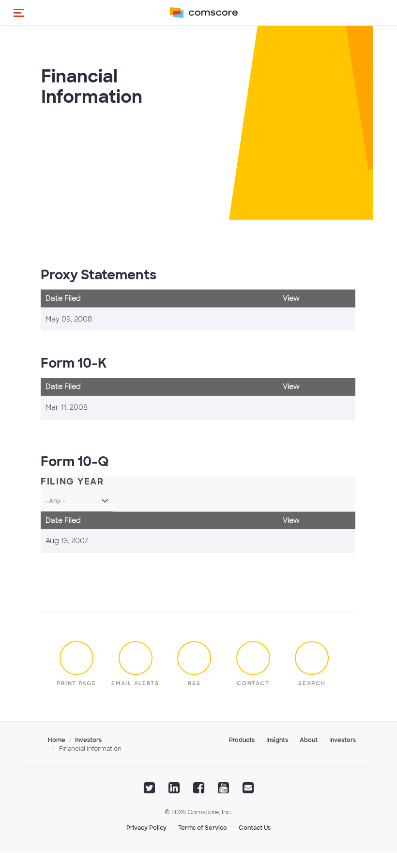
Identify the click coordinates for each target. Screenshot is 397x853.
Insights (277, 740)
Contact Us (255, 828)
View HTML (288, 319)
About (309, 740)
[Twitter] (149, 791)
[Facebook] (198, 791)
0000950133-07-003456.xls (310, 541)
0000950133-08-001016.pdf (299, 408)
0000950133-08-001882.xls (310, 319)
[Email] (248, 791)
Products (242, 740)
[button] (19, 12)
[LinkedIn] (174, 791)
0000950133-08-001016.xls (310, 408)
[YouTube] (223, 791)
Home (56, 740)
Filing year (72, 481)
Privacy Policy (146, 828)
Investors (88, 740)
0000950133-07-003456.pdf (299, 541)
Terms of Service (202, 828)
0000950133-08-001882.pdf (299, 319)
